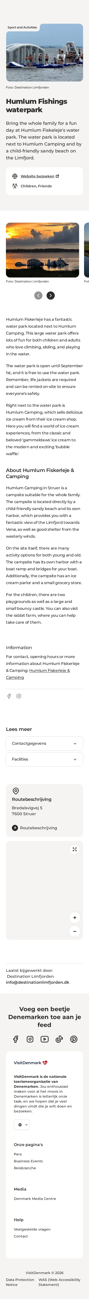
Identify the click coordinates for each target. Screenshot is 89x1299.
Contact (21, 1236)
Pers (18, 1154)
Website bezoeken (37, 176)
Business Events (28, 1161)
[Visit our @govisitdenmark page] (59, 1039)
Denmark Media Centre (35, 1198)
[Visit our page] (30, 1039)
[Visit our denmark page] (15, 1039)
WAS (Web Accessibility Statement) (59, 1282)
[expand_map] (74, 849)
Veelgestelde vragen (32, 1229)
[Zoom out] (75, 931)
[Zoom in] (75, 917)
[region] (44, 890)
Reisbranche (25, 1168)
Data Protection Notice (20, 1282)
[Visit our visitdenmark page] (44, 1039)
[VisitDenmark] (31, 1062)
